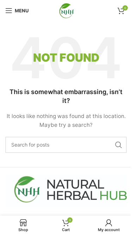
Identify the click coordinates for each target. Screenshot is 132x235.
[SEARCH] (119, 145)
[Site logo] (66, 10)
